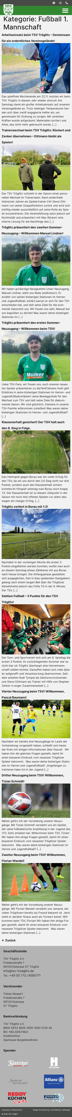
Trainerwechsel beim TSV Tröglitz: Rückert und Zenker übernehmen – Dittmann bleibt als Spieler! (36, 136)
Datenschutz (17, 1110)
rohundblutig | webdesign (60, 1110)
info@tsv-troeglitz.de (18, 971)
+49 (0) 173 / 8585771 (25, 975)
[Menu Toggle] (65, 10)
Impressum (6, 1110)
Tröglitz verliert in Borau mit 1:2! (25, 506)
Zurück (9, 940)
